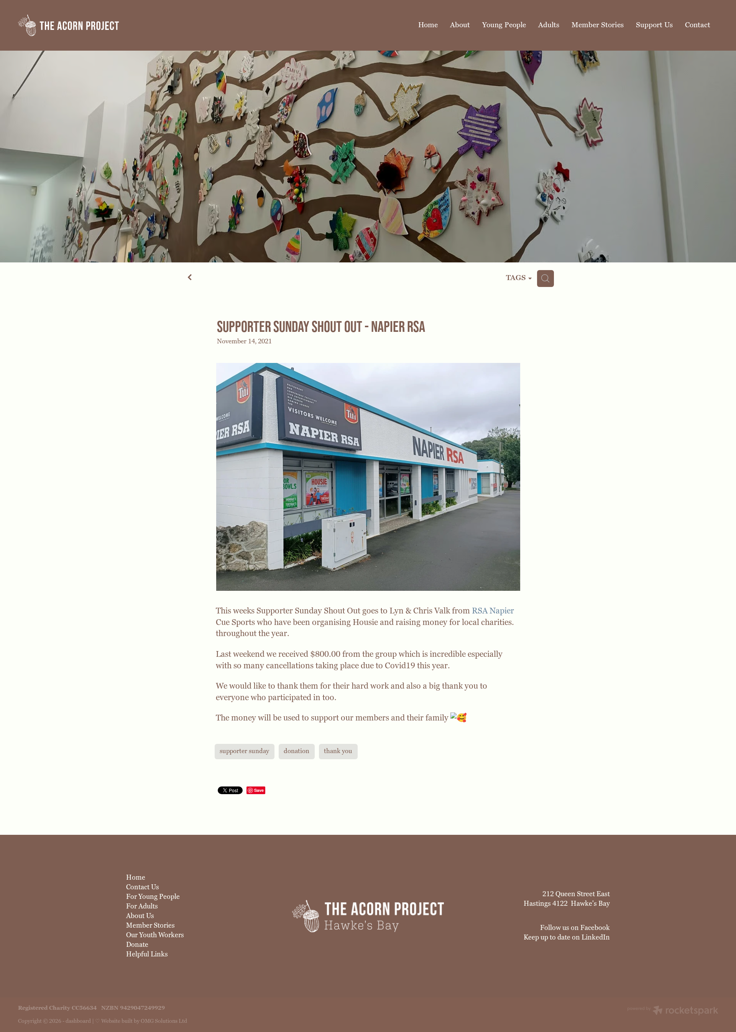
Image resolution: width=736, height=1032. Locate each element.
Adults (548, 24)
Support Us (654, 24)
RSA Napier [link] (493, 611)
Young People (504, 24)
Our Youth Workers (155, 935)
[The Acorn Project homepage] (88, 25)
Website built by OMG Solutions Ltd (144, 1021)
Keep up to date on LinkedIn (567, 937)
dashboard (78, 1021)
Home (428, 24)
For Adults (142, 906)
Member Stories (598, 24)
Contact (697, 24)
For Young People (153, 897)
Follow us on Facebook (575, 928)
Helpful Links (147, 954)
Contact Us (142, 887)
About (460, 24)
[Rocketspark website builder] (672, 1011)
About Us (140, 916)
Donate (137, 945)
